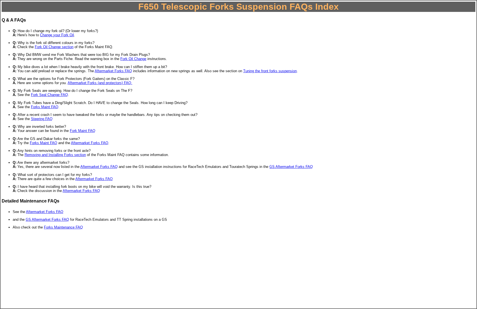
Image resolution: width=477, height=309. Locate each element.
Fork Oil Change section (54, 47)
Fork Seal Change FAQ (49, 95)
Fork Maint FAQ (82, 131)
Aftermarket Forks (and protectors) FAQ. (100, 83)
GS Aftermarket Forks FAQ (291, 167)
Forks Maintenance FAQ (63, 227)
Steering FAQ (41, 119)
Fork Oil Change (133, 59)
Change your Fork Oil (57, 35)
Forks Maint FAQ (44, 107)
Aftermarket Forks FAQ (113, 71)
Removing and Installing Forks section (55, 155)
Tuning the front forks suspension (270, 71)
